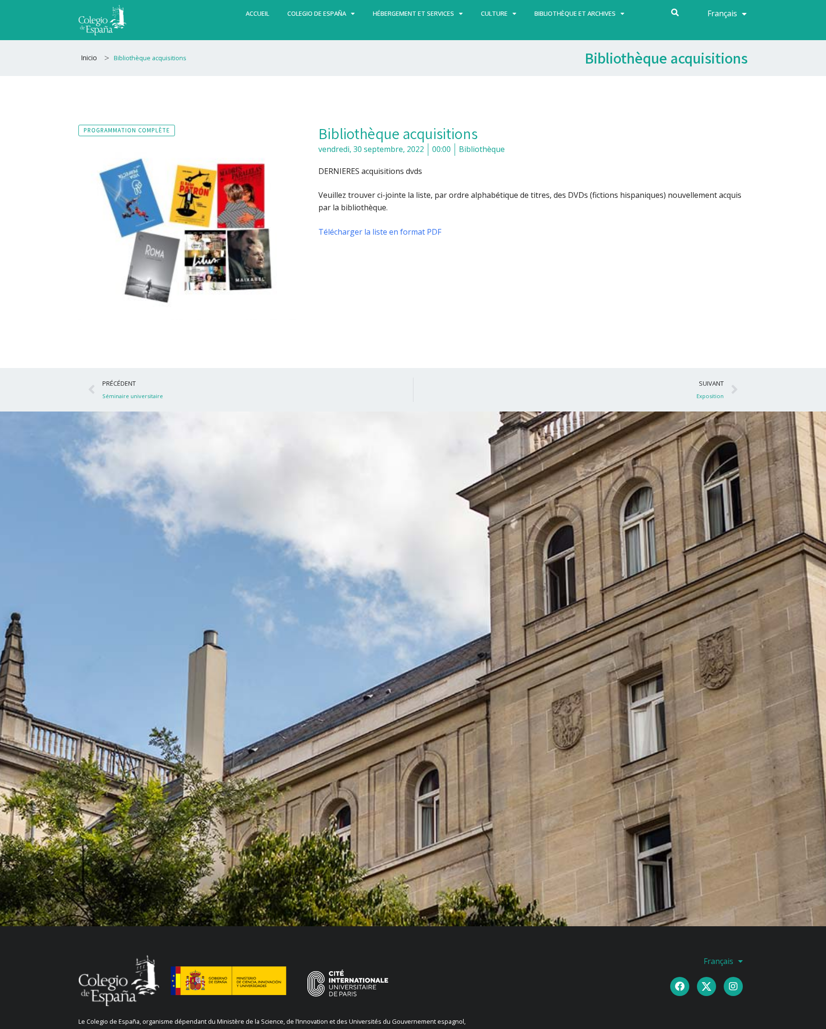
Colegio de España (316, 13)
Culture (494, 13)
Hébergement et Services (413, 13)
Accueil (257, 13)
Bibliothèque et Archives (575, 13)
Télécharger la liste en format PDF (379, 232)
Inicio (89, 57)
